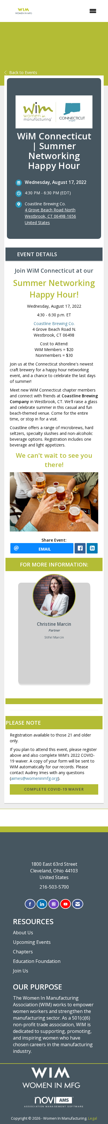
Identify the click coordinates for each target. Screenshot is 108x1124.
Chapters (23, 951)
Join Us (20, 971)
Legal (92, 1118)
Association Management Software (54, 1106)
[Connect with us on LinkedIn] (42, 904)
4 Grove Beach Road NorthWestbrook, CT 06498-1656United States (50, 216)
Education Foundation (36, 961)
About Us (23, 932)
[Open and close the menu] (72, 11)
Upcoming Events (32, 942)
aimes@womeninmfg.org (34, 778)
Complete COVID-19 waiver (54, 789)
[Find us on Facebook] (30, 904)
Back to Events (23, 72)
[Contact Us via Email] (77, 904)
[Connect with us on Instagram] (53, 904)
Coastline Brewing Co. (54, 323)
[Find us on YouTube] (65, 904)
